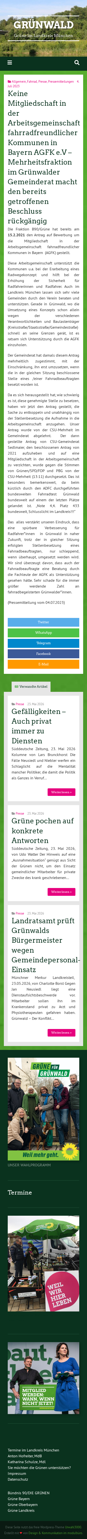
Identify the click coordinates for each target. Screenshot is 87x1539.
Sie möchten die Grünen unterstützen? (39, 1467)
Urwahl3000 (73, 1527)
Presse (42, 81)
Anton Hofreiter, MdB (25, 1455)
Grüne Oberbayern (23, 1504)
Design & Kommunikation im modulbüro (55, 1533)
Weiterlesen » (61, 792)
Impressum (17, 1473)
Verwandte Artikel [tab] (33, 686)
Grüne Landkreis (21, 1510)
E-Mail (43, 664)
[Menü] (9, 62)
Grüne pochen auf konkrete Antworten (43, 831)
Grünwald (44, 25)
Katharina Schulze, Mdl (27, 1461)
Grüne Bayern (19, 1498)
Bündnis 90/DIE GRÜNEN (29, 1492)
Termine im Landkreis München (33, 1450)
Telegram (43, 643)
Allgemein (19, 81)
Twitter (43, 622)
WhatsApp (43, 632)
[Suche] (77, 62)
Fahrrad (32, 81)
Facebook (43, 654)
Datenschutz (18, 1479)
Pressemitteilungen (61, 81)
